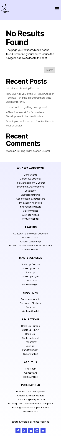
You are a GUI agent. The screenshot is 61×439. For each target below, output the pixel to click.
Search (49, 69)
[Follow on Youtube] (43, 430)
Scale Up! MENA (30, 268)
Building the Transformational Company (30, 245)
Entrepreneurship (30, 194)
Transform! (30, 280)
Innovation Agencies (30, 202)
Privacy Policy (30, 376)
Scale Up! (30, 272)
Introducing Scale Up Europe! (22, 88)
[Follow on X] (24, 430)
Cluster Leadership (30, 241)
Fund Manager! (30, 284)
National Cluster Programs (30, 391)
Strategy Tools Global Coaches (30, 233)
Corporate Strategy (30, 178)
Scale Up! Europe (30, 264)
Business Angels (30, 214)
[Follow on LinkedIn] (30, 430)
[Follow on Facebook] (17, 430)
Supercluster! (30, 354)
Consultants (30, 174)
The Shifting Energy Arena (30, 399)
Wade (9, 151)
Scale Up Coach (30, 237)
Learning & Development (30, 186)
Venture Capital (30, 218)
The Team (30, 368)
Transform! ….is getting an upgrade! (26, 107)
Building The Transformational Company (30, 403)
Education (30, 190)
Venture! (30, 346)
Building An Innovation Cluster (33, 151)
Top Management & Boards (30, 182)
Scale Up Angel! (30, 276)
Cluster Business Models (30, 395)
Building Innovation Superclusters (30, 407)
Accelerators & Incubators (30, 198)
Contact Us (30, 372)
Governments (30, 210)
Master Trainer (30, 249)
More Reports (30, 411)
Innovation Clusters (30, 206)
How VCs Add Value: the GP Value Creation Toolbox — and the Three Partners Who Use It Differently (30, 97)
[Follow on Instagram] (36, 430)
